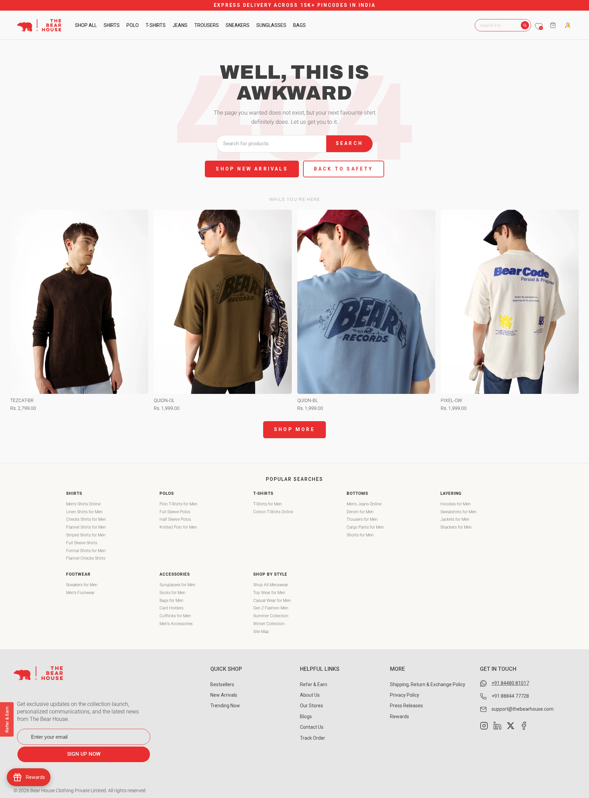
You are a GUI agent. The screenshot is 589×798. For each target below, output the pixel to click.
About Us (310, 695)
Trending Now (225, 705)
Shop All (86, 25)
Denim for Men (360, 511)
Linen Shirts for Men (84, 511)
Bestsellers (222, 684)
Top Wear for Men (269, 592)
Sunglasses (271, 25)
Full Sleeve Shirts (81, 543)
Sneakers (238, 25)
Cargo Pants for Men (365, 527)
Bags (299, 25)
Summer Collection (270, 616)
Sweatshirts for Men (458, 511)
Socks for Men (172, 592)
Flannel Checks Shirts (85, 558)
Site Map (261, 631)
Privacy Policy (404, 695)
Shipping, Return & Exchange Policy (427, 684)
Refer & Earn (313, 684)
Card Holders (171, 608)
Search (349, 143)
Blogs (306, 716)
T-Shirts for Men (267, 504)
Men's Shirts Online (83, 504)
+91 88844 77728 (510, 696)
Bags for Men (171, 600)
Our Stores (311, 705)
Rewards (399, 716)
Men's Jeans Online (364, 504)
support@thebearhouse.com (523, 709)
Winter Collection (269, 623)
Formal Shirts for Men (86, 550)
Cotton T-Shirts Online (273, 511)
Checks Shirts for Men (86, 519)
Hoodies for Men (455, 504)
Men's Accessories (176, 623)
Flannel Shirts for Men (86, 527)
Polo (132, 25)
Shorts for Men (360, 535)
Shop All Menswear (270, 584)
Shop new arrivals (252, 169)
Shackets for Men (456, 527)
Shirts (112, 25)
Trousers (206, 25)
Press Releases (406, 705)
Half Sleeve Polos (175, 519)
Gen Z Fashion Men (270, 608)
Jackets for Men (454, 519)
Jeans (179, 25)
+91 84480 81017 (510, 683)
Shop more (294, 429)
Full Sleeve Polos (175, 511)
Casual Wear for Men (272, 600)
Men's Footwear (80, 592)
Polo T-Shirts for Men (178, 504)
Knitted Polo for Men (178, 527)
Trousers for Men (362, 519)
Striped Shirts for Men (86, 535)
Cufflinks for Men (175, 616)
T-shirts (156, 25)
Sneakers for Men (81, 584)
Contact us (311, 727)
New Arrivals (223, 695)
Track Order (312, 738)
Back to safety (343, 169)
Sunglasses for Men (177, 584)
